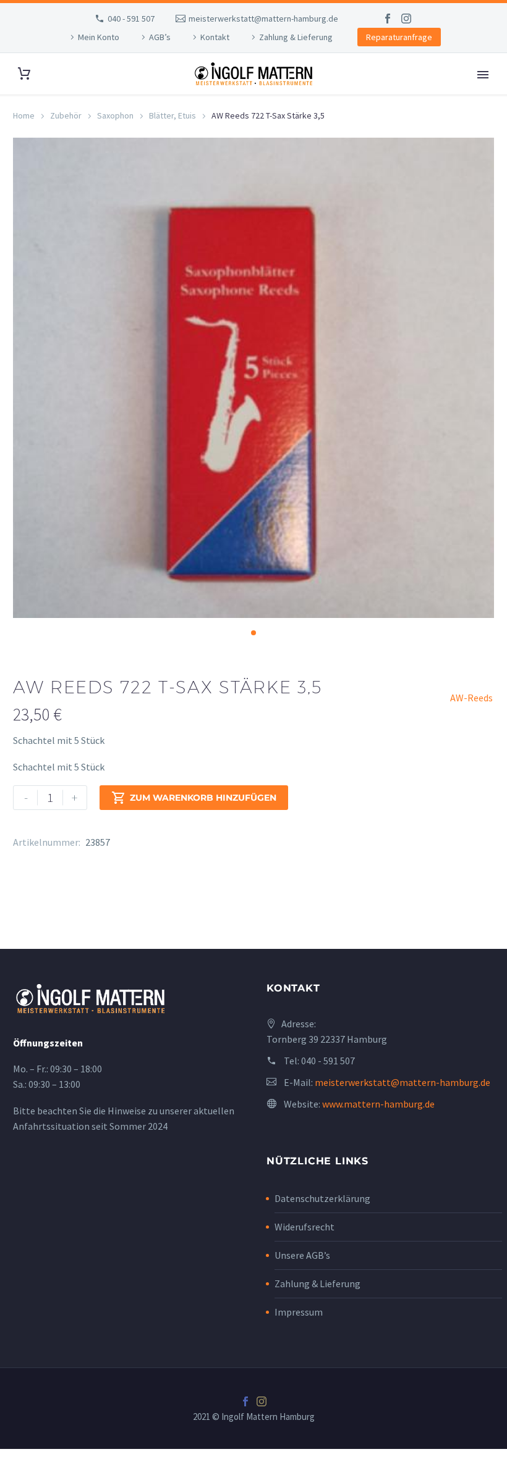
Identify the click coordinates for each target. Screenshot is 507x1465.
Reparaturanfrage (399, 37)
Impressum (299, 1312)
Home (24, 115)
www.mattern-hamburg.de (378, 1104)
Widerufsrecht (304, 1227)
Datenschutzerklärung (322, 1198)
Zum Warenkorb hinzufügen (193, 797)
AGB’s (160, 37)
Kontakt (214, 37)
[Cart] (24, 73)
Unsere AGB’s (302, 1255)
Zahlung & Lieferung (296, 37)
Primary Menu (483, 74)
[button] (253, 632)
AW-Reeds (471, 697)
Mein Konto (98, 37)
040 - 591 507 (131, 18)
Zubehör (66, 115)
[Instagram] (406, 18)
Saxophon (115, 115)
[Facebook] (387, 18)
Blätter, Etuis (172, 115)
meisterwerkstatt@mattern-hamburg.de (263, 18)
